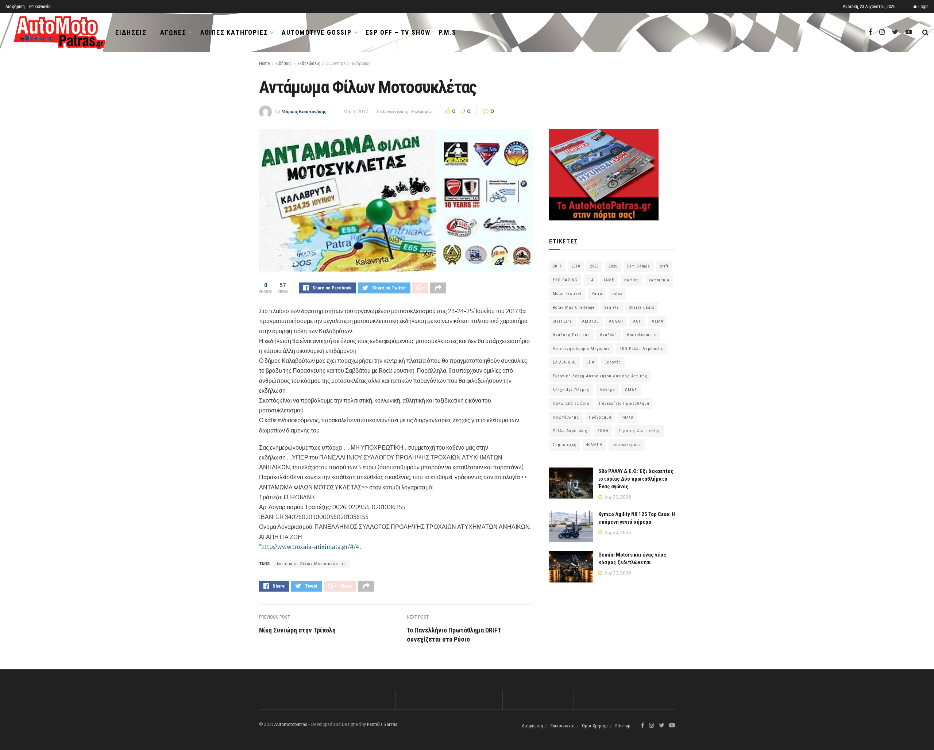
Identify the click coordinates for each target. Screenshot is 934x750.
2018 (575, 266)
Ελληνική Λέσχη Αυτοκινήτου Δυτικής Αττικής (600, 376)
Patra (596, 293)
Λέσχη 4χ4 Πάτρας (571, 390)
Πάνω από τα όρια (571, 403)
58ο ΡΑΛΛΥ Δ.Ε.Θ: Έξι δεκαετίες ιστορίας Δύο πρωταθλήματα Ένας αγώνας (636, 479)
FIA (590, 280)
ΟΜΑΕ (631, 390)
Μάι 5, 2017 (355, 111)
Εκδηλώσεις (308, 63)
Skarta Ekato (641, 307)
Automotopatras (290, 724)
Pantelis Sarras (382, 724)
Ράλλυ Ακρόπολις (570, 430)
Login (923, 6)
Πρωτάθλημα (566, 417)
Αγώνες (173, 32)
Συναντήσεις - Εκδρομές (348, 63)
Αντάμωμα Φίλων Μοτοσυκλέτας (311, 563)
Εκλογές (613, 362)
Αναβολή (608, 334)
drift (664, 266)
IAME (609, 280)
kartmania (659, 280)
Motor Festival (567, 293)
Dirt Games (638, 266)
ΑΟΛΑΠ (616, 321)
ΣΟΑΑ (603, 430)
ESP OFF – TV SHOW (398, 32)
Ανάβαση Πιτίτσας (571, 334)
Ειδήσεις (130, 32)
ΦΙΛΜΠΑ (594, 444)
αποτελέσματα (627, 444)
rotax (617, 293)
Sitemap (622, 725)
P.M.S (447, 32)
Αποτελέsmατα (642, 334)
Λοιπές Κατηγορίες (234, 32)
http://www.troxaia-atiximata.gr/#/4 (310, 546)
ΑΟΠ (637, 321)
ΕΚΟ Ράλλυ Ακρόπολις (642, 348)
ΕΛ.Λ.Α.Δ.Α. (564, 362)
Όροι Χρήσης (595, 725)
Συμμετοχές (564, 444)
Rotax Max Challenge (574, 307)
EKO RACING (565, 280)
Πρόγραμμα (600, 417)
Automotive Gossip (317, 32)
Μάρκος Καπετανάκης (303, 111)
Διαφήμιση (15, 6)
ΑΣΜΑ (658, 321)
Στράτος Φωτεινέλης (639, 430)
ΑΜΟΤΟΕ (590, 321)
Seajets (612, 307)
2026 (613, 266)
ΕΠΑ (590, 362)
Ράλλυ (627, 417)
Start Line (562, 321)
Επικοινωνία (40, 6)
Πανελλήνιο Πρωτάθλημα (624, 403)
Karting (631, 280)
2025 (594, 266)
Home (264, 63)
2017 (557, 266)
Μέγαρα (607, 390)
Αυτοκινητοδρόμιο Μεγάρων (581, 348)
